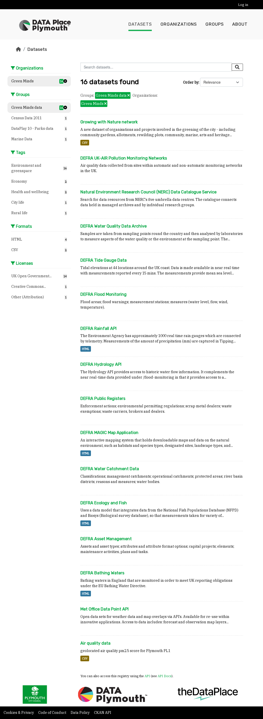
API (147, 676)
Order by (191, 82)
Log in (243, 5)
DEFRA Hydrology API (100, 364)
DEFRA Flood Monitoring (103, 294)
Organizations (179, 24)
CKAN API (102, 712)
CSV (85, 142)
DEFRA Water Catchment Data (109, 468)
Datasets (140, 24)
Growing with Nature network (109, 122)
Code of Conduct (52, 712)
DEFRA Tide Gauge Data (103, 260)
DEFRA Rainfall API (98, 328)
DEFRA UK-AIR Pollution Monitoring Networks (123, 158)
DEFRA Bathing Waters (102, 572)
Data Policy (80, 712)
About (240, 24)
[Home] (18, 49)
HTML (85, 349)
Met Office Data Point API (104, 609)
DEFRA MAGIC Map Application (109, 432)
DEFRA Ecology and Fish (103, 502)
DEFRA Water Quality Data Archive (113, 226)
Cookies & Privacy (19, 712)
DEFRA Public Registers (102, 398)
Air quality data (95, 643)
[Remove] (128, 95)
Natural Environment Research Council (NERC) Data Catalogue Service (148, 192)
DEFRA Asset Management (106, 538)
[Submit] (237, 67)
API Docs (165, 676)
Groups (214, 24)
